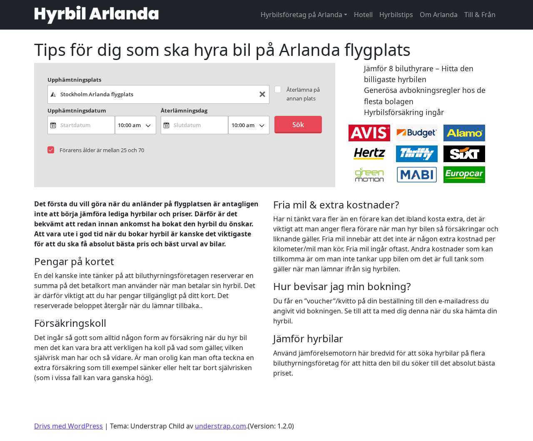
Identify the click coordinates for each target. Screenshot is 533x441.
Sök (298, 124)
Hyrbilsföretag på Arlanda (301, 14)
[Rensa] (262, 94)
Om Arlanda (439, 14)
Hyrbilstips (396, 14)
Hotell (363, 14)
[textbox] (158, 94)
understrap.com (220, 426)
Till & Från (480, 14)
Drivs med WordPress (68, 426)
